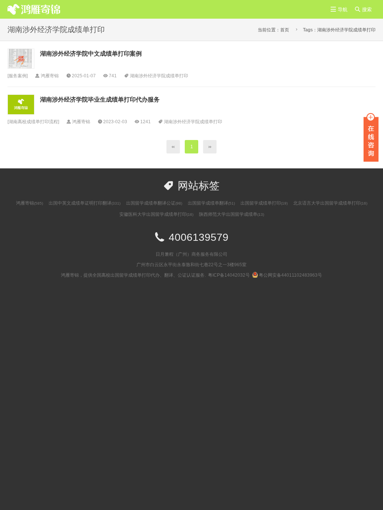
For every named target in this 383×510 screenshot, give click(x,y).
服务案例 (18, 75)
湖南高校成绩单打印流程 (33, 121)
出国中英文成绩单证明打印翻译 (84, 203)
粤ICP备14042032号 (229, 275)
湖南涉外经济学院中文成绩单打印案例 (91, 53)
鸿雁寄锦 (29, 203)
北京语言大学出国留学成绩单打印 (330, 203)
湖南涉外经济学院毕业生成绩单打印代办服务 (100, 99)
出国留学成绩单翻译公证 (154, 203)
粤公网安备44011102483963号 (290, 275)
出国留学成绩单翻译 (211, 203)
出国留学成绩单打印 (264, 203)
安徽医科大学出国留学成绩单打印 (156, 214)
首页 (284, 29)
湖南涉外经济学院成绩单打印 (159, 75)
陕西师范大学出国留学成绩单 (231, 214)
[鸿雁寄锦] (34, 9)
